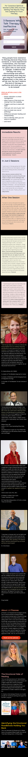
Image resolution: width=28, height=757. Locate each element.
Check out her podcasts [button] (11, 638)
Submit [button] (14, 47)
